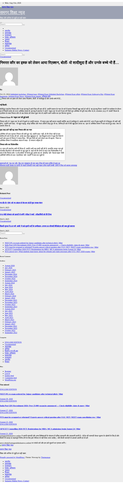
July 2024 (8, 285)
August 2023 (10, 309)
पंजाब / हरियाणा (10, 37)
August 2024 (10, 283)
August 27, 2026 (6, 410)
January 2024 (10, 298)
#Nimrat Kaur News (16, 96)
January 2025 (10, 272)
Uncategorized (10, 48)
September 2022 (11, 333)
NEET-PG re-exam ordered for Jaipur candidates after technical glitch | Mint (33, 243)
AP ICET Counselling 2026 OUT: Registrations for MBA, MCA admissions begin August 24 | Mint (43, 249)
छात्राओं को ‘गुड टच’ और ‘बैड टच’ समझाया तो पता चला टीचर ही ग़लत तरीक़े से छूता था (30, 163)
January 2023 (10, 324)
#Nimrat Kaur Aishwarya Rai (92, 94)
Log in (7, 373)
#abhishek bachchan (18, 94)
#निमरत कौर (46, 96)
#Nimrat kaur (32, 94)
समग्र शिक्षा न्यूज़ (12, 12)
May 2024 (9, 289)
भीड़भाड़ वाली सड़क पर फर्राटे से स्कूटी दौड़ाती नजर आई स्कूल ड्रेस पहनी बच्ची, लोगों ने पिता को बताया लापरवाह (38, 165)
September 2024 (11, 281)
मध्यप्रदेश (8, 44)
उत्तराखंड (8, 33)
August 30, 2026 (6, 399)
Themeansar (45, 457)
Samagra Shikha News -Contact (17, 50)
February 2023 (10, 322)
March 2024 (9, 294)
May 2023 (9, 315)
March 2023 (9, 320)
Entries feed (9, 376)
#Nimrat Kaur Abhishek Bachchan (51, 94)
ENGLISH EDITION (13, 342)
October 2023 (10, 305)
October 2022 (10, 330)
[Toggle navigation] (1, 22)
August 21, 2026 (6, 434)
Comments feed (11, 378)
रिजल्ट (7, 41)
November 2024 (11, 276)
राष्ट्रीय (7, 31)
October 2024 (10, 279)
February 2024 (10, 296)
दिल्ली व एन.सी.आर (11, 351)
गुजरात (7, 39)
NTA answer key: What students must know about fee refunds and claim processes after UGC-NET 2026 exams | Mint (50, 252)
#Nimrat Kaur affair (72, 94)
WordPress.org (10, 380)
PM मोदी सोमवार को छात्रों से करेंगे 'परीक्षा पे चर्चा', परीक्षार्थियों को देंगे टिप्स (26, 214)
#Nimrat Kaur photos (33, 96)
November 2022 (11, 328)
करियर (7, 46)
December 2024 (11, 274)
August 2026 (10, 266)
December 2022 (11, 326)
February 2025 (10, 270)
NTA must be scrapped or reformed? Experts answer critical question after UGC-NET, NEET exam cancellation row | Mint (51, 247)
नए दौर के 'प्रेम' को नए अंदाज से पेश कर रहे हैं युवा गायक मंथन (21, 203)
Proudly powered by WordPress (12, 457)
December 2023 (11, 300)
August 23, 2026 (6, 422)
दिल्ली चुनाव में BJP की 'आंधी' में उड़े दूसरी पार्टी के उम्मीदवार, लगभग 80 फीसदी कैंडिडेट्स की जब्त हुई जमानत (37, 226)
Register (8, 371)
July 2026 (8, 268)
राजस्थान (8, 35)
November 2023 (11, 302)
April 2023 (9, 317)
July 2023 (8, 311)
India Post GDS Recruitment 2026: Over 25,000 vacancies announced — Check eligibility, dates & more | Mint (47, 245)
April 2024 (9, 292)
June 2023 (9, 313)
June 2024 (9, 287)
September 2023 (11, 307)
